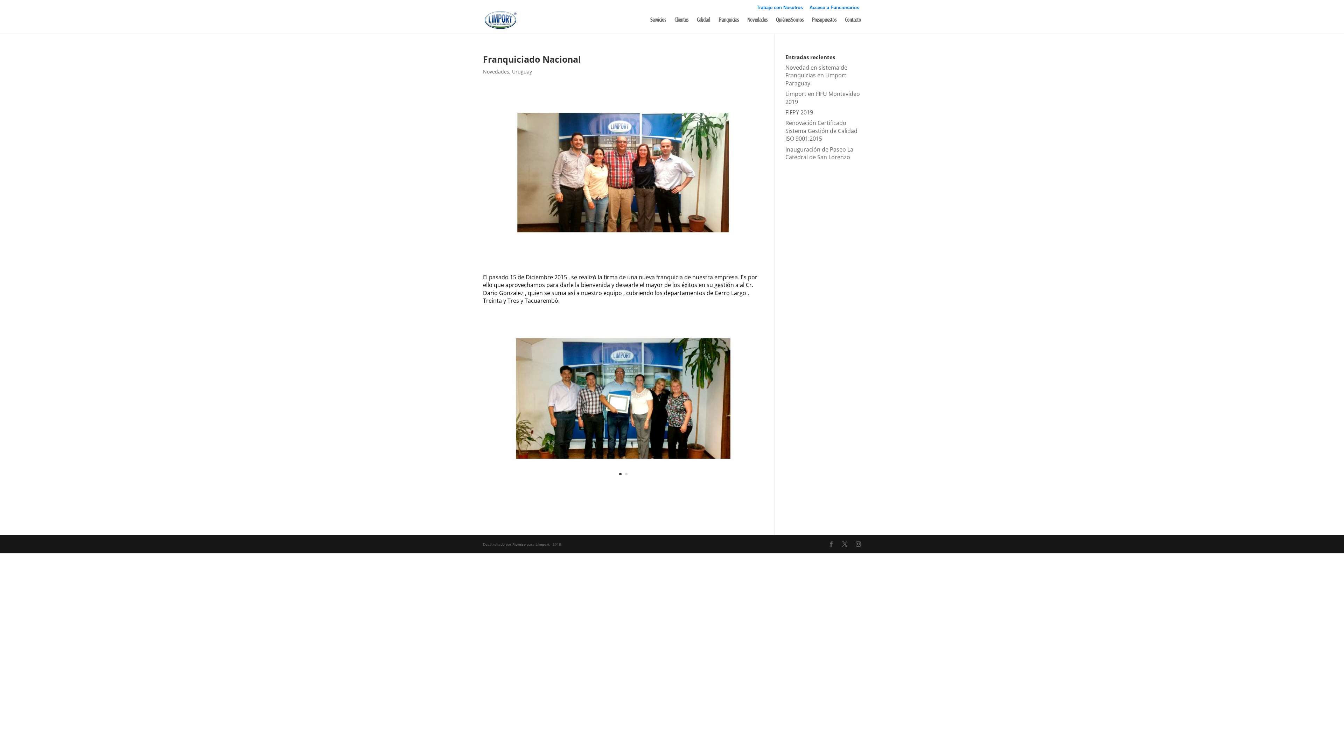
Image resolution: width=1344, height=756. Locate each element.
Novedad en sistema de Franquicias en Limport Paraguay (816, 75)
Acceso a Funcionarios (834, 7)
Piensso (519, 544)
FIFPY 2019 (799, 112)
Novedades (757, 20)
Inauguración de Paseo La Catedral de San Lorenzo (819, 153)
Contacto (853, 20)
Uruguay (522, 71)
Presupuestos (824, 20)
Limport (543, 544)
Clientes (681, 20)
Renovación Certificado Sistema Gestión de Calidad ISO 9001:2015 (821, 130)
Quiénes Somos (790, 20)
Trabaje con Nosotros (780, 7)
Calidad (703, 20)
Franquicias (729, 20)
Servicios (658, 20)
